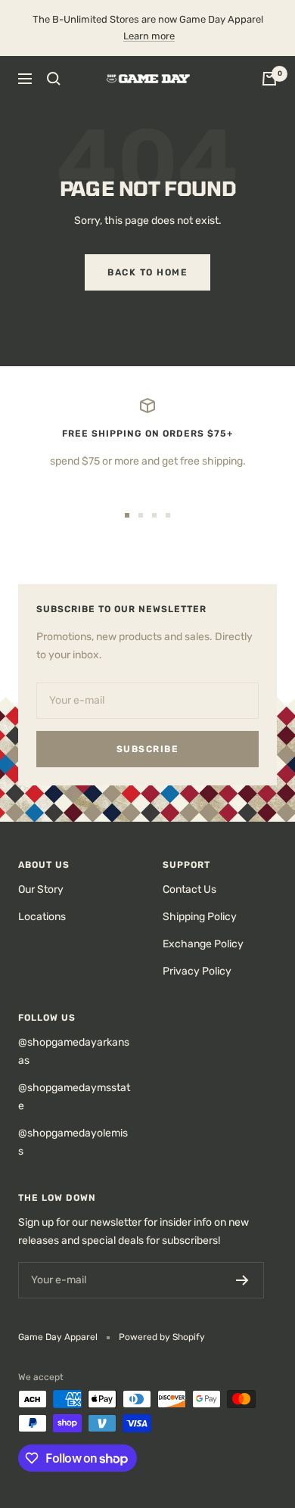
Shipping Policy (200, 916)
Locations (42, 916)
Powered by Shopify (162, 1337)
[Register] (242, 1280)
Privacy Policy (197, 971)
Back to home (147, 272)
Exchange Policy (203, 943)
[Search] (54, 79)
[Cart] (269, 79)
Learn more (149, 36)
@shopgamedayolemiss (73, 1142)
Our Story (41, 889)
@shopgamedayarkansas (73, 1051)
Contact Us (189, 889)
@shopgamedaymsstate (74, 1096)
